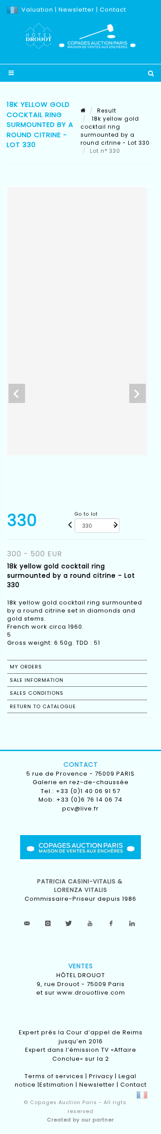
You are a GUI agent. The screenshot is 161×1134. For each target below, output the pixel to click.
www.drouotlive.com (91, 992)
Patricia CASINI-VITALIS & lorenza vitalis (80, 886)
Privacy (101, 1076)
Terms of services (54, 1076)
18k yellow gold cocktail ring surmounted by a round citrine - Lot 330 (115, 131)
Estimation (56, 1084)
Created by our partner (80, 1119)
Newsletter (75, 9)
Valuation (37, 9)
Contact (113, 9)
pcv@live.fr (80, 808)
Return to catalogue (43, 706)
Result (106, 110)
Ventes (80, 966)
